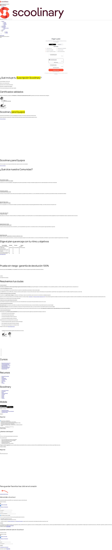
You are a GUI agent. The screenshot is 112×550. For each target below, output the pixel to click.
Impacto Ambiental (5, 393)
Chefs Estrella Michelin (5, 367)
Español (6, 32)
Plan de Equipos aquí (11, 326)
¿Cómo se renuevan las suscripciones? (6, 303)
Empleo (3, 396)
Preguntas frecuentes (5, 376)
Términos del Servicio (11, 521)
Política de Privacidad (19, 521)
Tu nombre (2, 510)
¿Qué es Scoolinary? (3, 285)
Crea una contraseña (3, 513)
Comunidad (3, 27)
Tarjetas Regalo (4, 379)
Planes (3, 377)
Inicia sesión (8, 526)
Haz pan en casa (4, 368)
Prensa (3, 395)
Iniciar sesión (2, 35)
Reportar (4, 428)
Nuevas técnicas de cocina (6, 363)
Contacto (3, 394)
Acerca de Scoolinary (5, 390)
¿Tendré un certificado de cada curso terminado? (8, 293)
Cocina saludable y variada (6, 365)
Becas (3, 392)
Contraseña (2, 543)
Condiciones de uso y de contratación (8, 411)
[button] (56, 285)
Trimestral (59, 44)
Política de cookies (5, 412)
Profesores (4, 391)
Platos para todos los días (6, 366)
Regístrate (8, 548)
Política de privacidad (5, 410)
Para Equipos (4, 26)
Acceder (1, 545)
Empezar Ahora (56, 70)
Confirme (4, 446)
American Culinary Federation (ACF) (39, 296)
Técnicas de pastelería (5, 364)
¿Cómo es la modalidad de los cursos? (6, 288)
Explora (3, 21)
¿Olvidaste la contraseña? (4, 547)
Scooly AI (3, 380)
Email (1, 542)
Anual (52, 44)
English (6, 31)
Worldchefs (30, 296)
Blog (2, 382)
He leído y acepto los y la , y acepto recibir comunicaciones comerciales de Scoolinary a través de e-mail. (24, 521)
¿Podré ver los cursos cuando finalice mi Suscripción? (8, 300)
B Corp (3, 397)
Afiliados (3, 398)
